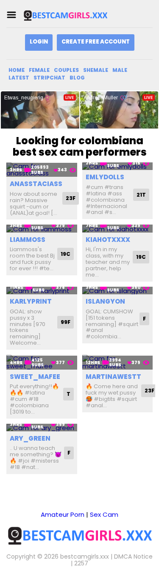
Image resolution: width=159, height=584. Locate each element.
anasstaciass (36, 183)
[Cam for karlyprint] (41, 291)
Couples (66, 70)
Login (39, 42)
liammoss (27, 239)
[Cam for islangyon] (117, 291)
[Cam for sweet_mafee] (41, 362)
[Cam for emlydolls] (117, 166)
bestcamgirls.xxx (84, 556)
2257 (81, 563)
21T (141, 194)
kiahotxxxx (108, 239)
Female (39, 70)
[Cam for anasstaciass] (41, 169)
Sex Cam (104, 514)
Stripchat (49, 77)
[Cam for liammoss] (41, 229)
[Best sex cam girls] (65, 15)
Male (119, 70)
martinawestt (113, 376)
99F (65, 322)
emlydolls (105, 177)
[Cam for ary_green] (41, 428)
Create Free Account (95, 42)
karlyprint (31, 301)
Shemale (95, 70)
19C (65, 254)
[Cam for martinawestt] (117, 362)
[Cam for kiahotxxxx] (117, 229)
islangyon (105, 301)
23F (70, 198)
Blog (77, 77)
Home (16, 70)
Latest (18, 77)
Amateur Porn (62, 514)
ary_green (30, 438)
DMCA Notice (133, 556)
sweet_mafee (35, 376)
